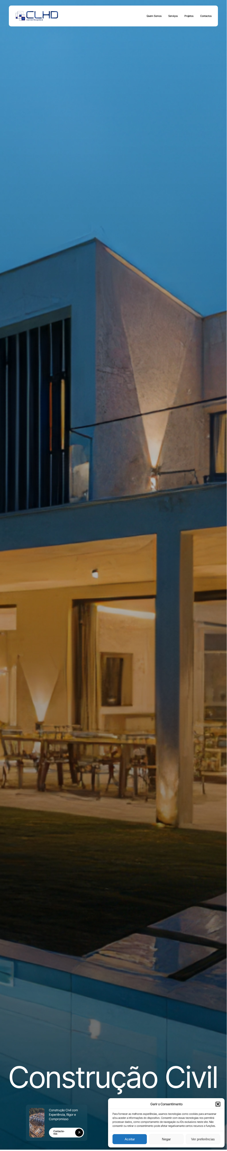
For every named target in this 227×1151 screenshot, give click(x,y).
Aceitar (130, 1139)
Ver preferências (203, 1139)
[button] (218, 1104)
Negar (166, 1139)
